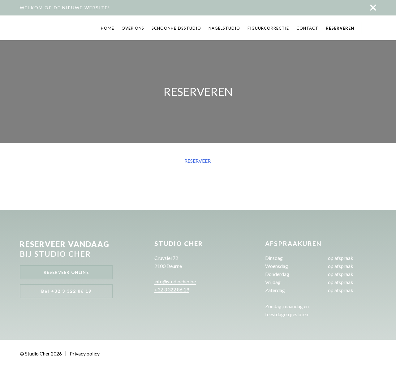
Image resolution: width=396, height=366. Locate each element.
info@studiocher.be (175, 281)
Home (107, 28)
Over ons (133, 28)
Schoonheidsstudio (176, 28)
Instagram (373, 28)
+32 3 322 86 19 (171, 289)
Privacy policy (85, 353)
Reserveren (340, 28)
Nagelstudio (224, 28)
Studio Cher (32, 28)
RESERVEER (198, 161)
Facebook (367, 28)
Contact (307, 28)
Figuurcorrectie (268, 28)
